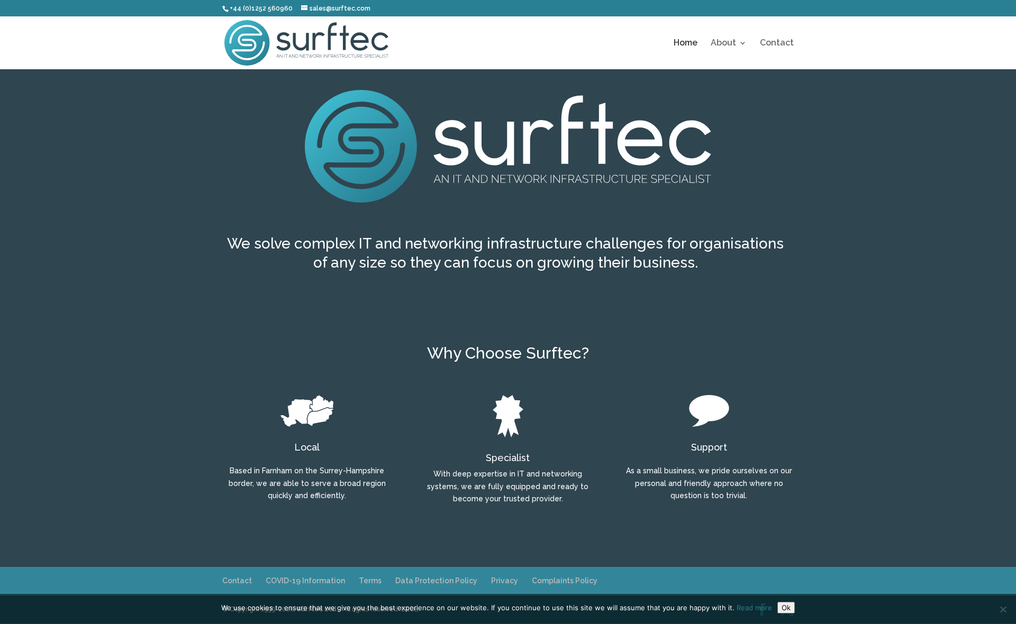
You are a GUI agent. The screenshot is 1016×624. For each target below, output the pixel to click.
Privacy (504, 580)
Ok (786, 607)
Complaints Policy (564, 580)
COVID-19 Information (305, 580)
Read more (754, 607)
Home (685, 43)
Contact (777, 43)
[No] (1002, 609)
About (723, 43)
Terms (370, 580)
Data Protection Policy (436, 580)
